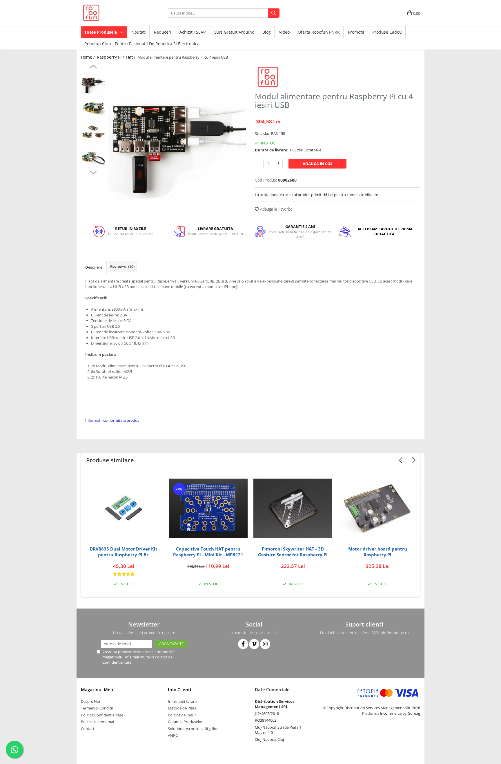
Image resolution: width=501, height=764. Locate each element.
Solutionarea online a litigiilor (193, 728)
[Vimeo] (254, 644)
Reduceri (162, 32)
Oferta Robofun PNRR (319, 32)
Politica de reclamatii (98, 721)
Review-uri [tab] (122, 266)
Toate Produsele (101, 32)
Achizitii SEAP (192, 32)
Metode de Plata (182, 708)
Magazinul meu (97, 689)
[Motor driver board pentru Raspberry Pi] (377, 508)
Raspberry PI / (111, 57)
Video (284, 32)
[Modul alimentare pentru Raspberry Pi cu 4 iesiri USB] (177, 133)
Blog (266, 32)
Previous (93, 67)
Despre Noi (90, 701)
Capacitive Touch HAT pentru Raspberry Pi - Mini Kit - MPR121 (208, 551)
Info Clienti (179, 689)
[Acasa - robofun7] (110, 13)
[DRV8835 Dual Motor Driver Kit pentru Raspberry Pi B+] (123, 508)
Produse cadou (387, 32)
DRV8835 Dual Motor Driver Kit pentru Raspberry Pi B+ (123, 551)
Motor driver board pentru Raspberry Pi (377, 551)
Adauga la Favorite (276, 209)
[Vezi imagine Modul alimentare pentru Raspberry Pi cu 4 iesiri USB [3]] (93, 156)
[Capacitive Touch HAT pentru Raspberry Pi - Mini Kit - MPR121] (208, 508)
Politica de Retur (182, 715)
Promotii (356, 32)
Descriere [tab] (93, 267)
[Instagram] (265, 644)
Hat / (131, 57)
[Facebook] (243, 644)
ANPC (173, 735)
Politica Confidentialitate (102, 715)
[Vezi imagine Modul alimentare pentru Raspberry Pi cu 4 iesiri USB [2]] (93, 132)
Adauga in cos (317, 163)
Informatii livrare (182, 701)
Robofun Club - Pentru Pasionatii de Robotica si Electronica (141, 43)
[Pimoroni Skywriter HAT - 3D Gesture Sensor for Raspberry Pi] (292, 508)
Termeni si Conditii (97, 708)
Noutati (138, 32)
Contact (88, 728)
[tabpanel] (177, 133)
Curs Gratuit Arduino (234, 32)
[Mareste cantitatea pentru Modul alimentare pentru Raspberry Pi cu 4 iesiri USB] (278, 163)
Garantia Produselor (185, 721)
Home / (88, 57)
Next (93, 172)
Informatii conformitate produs (112, 420)
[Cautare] (273, 13)
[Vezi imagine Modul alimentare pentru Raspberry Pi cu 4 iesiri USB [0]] (93, 82)
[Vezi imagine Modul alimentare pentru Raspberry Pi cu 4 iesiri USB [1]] (93, 107)
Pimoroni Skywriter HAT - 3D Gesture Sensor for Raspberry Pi (293, 551)
